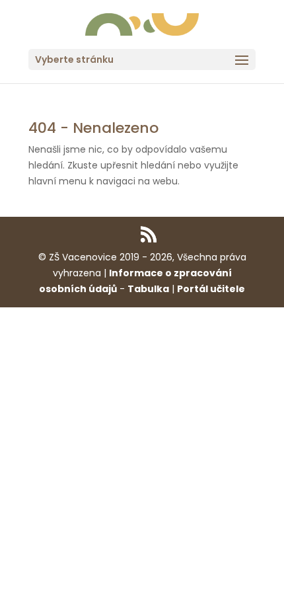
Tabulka (148, 288)
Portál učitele (211, 288)
